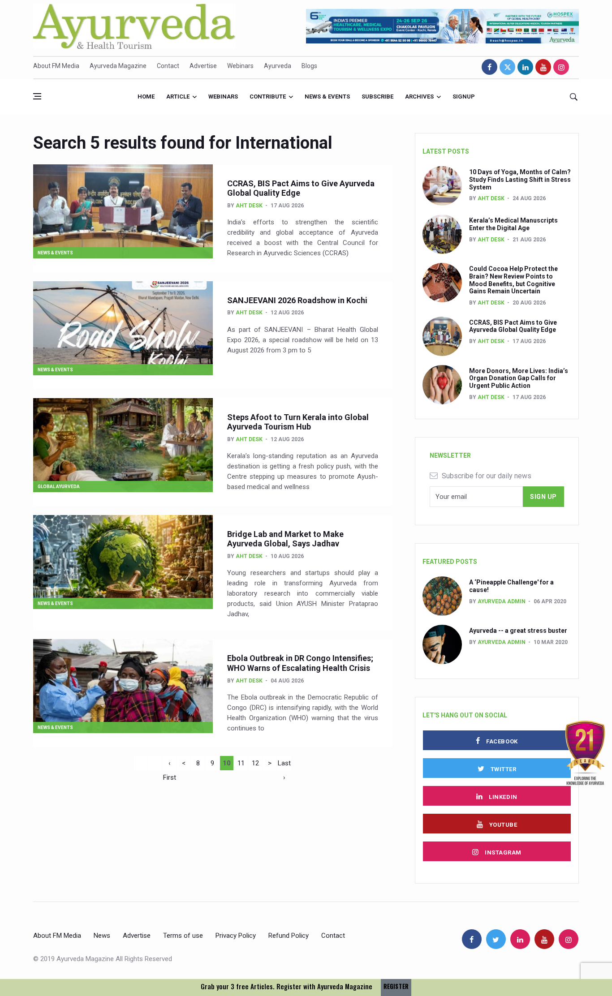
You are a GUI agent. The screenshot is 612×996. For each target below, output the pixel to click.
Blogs (309, 65)
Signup (464, 96)
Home (146, 96)
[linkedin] (525, 67)
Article (178, 96)
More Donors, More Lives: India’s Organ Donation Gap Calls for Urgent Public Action (518, 378)
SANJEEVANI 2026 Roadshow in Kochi (297, 300)
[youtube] (543, 67)
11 (241, 763)
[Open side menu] (37, 96)
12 (255, 763)
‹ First (169, 764)
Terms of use (183, 936)
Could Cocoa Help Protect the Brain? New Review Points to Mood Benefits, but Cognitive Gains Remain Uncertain (513, 280)
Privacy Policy (235, 936)
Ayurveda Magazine (118, 65)
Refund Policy (288, 936)
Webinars (240, 65)
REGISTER (396, 986)
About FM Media (56, 65)
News (102, 936)
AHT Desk (249, 205)
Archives (419, 96)
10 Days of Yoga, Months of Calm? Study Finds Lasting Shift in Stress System (520, 179)
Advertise (203, 65)
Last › (284, 764)
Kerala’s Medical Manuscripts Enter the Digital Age (513, 224)
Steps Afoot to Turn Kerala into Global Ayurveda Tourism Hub (298, 422)
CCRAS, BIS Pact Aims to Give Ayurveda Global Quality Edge (513, 326)
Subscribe (377, 96)
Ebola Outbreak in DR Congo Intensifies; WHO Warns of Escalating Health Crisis (300, 663)
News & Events (327, 96)
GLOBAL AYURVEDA (59, 486)
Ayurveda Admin (502, 601)
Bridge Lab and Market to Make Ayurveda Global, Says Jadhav (285, 539)
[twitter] (507, 67)
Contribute (268, 96)
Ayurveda (277, 65)
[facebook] (489, 67)
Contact (168, 65)
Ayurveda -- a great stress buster (518, 630)
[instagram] (561, 67)
